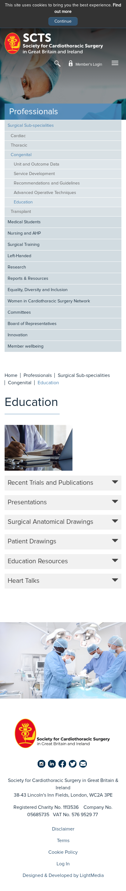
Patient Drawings (32, 541)
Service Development (34, 174)
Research (17, 267)
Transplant (21, 212)
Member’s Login (88, 65)
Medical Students (24, 222)
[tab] (63, 483)
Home (11, 375)
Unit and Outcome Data (36, 164)
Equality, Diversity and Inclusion (38, 290)
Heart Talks (23, 581)
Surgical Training (23, 245)
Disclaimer (63, 829)
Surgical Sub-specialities (31, 125)
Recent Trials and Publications (50, 483)
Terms (63, 840)
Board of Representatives (32, 324)
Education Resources (38, 561)
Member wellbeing (25, 346)
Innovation (18, 335)
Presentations (27, 502)
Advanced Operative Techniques (45, 193)
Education (23, 202)
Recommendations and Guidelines (47, 183)
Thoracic (19, 145)
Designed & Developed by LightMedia (63, 875)
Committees (19, 312)
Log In (63, 863)
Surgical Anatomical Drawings (50, 522)
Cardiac (18, 136)
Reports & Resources (28, 278)
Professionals (38, 375)
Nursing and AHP (24, 233)
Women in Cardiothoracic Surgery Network (49, 301)
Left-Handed (19, 256)
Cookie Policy (63, 852)
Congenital (21, 155)
